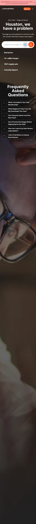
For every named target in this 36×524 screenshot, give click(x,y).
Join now (27, 9)
